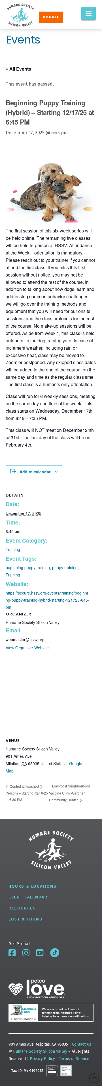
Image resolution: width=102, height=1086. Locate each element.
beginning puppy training (28, 567)
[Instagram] (25, 953)
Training (13, 549)
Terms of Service (74, 1058)
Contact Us (81, 1044)
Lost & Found (25, 919)
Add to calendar (35, 472)
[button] (88, 13)
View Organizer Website (27, 647)
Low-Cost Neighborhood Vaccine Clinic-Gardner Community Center (69, 793)
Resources (22, 908)
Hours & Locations (32, 886)
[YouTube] (39, 953)
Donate (51, 17)
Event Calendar (27, 897)
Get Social (19, 943)
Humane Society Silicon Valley (40, 1051)
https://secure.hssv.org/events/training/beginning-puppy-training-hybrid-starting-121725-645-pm (47, 600)
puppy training (65, 567)
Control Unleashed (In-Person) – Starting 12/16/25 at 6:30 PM (27, 793)
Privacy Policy (43, 1058)
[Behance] (54, 952)
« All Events (18, 69)
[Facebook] (12, 953)
